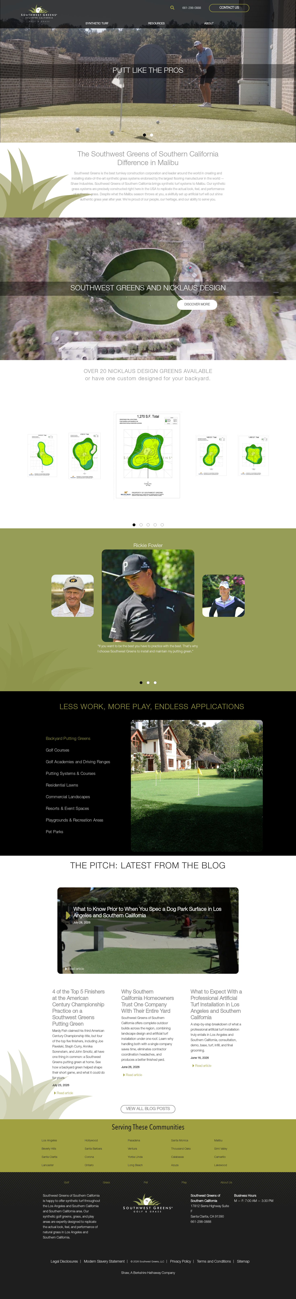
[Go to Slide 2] (151, 135)
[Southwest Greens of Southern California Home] (39, 13)
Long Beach (135, 1165)
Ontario (89, 1165)
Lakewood (220, 1165)
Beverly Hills (49, 1149)
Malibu (218, 1140)
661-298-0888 (191, 8)
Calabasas (177, 1157)
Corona (89, 1157)
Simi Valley (220, 1149)
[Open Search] (172, 8)
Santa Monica (179, 1140)
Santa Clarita (49, 1157)
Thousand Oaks (181, 1149)
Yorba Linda (135, 1157)
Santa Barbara (93, 1149)
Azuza (174, 1165)
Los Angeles (49, 1140)
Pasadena (134, 1140)
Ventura (132, 1149)
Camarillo (220, 1157)
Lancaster (48, 1165)
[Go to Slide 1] (144, 135)
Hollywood (91, 1140)
